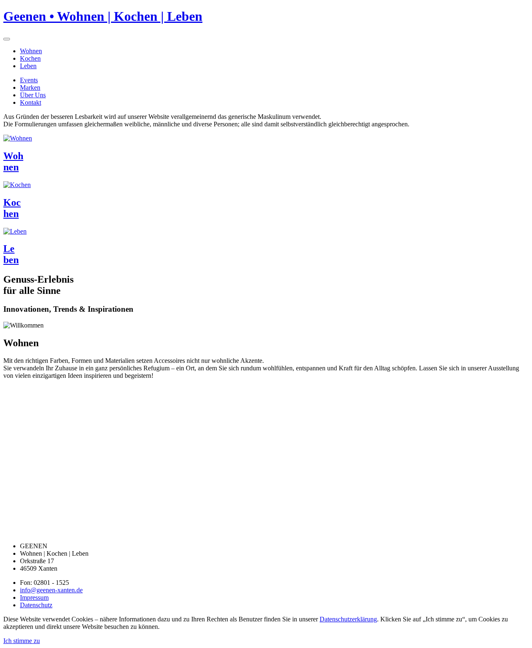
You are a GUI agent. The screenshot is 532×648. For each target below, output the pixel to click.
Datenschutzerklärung (348, 619)
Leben (28, 65)
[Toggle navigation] (6, 39)
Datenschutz (36, 605)
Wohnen (31, 50)
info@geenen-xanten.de (51, 590)
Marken (30, 87)
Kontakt (30, 102)
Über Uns (33, 95)
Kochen (30, 58)
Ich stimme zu (21, 640)
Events (29, 80)
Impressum (34, 597)
